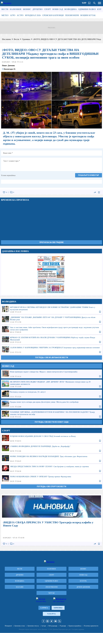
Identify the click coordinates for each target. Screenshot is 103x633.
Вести (5, 9)
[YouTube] (55, 621)
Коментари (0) (9, 69)
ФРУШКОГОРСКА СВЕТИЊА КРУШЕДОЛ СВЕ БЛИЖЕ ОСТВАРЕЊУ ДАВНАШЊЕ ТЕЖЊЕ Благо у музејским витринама (51, 309)
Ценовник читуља (33, 626)
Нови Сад (57, 9)
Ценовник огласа (19, 626)
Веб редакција (52, 626)
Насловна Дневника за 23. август (51, 274)
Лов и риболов (51, 587)
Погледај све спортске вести (51, 486)
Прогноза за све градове (51, 242)
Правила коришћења (74, 626)
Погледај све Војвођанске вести (51, 357)
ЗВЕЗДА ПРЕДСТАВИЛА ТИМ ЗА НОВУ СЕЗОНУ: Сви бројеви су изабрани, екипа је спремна (51, 468)
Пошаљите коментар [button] (88, 175)
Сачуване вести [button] (89, 3)
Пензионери (72, 15)
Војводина (70, 9)
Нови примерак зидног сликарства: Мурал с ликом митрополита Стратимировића (51, 373)
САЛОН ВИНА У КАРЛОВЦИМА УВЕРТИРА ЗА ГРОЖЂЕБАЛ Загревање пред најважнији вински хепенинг (51, 349)
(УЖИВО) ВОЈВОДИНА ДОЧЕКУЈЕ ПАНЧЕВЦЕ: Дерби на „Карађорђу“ (51, 448)
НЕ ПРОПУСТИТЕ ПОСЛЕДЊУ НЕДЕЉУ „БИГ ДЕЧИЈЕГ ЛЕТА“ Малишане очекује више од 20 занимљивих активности (51, 384)
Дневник (11, 65)
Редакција (63, 626)
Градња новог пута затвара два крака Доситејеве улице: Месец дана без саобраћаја (51, 404)
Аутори (43, 626)
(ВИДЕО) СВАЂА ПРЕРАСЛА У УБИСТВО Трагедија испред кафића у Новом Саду (51, 520)
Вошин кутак (88, 15)
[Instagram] (47, 621)
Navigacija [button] (99, 3)
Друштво (38, 9)
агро (12, 15)
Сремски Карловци (53, 15)
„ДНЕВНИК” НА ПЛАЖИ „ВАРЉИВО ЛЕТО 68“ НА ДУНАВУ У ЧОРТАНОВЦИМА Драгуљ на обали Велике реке (51, 319)
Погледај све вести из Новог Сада (51, 422)
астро (20, 15)
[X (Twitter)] (51, 621)
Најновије (15, 9)
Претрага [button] (94, 3)
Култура (83, 581)
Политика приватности (91, 626)
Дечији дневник (83, 587)
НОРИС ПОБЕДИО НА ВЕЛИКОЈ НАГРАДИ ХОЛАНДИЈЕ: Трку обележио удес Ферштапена (51, 458)
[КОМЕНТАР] (11, 192)
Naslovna (51, 614)
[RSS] (59, 621)
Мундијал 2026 (33, 15)
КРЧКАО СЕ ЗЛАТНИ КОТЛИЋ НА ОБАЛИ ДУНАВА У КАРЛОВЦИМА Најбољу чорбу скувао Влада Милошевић (51, 339)
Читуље (51, 593)
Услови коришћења (8, 175)
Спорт (47, 9)
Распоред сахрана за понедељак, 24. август (51, 394)
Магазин (19, 587)
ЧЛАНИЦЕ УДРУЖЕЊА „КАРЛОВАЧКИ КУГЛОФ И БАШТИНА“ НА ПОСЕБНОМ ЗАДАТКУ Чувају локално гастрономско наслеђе (51, 414)
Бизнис (27, 9)
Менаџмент (8, 626)
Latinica (44, 608)
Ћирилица (58, 608)
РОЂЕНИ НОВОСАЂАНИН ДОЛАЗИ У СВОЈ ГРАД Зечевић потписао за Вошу (51, 438)
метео (5, 15)
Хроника (26, 39)
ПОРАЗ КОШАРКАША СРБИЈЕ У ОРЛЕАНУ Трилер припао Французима (51, 478)
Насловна (6, 39)
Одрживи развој (87, 9)
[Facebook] (43, 621)
